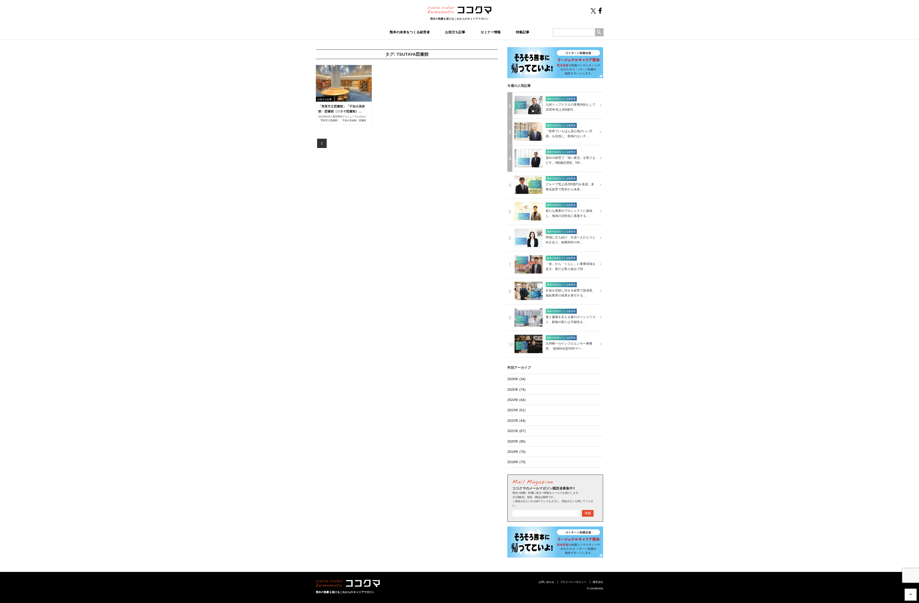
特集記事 (522, 32)
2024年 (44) (516, 400)
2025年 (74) (516, 389)
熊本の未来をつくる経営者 (410, 32)
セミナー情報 (491, 32)
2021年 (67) (516, 431)
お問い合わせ (546, 582)
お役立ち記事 (455, 32)
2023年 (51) (516, 410)
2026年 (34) (516, 379)
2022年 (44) (516, 420)
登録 (587, 513)
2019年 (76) (516, 452)
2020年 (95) (516, 441)
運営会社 (598, 582)
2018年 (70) (516, 462)
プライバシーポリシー (573, 582)
